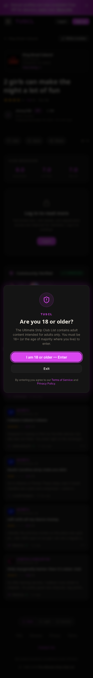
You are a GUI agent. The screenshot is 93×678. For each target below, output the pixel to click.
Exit (46, 368)
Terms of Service (62, 380)
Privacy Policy (46, 383)
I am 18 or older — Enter (46, 357)
